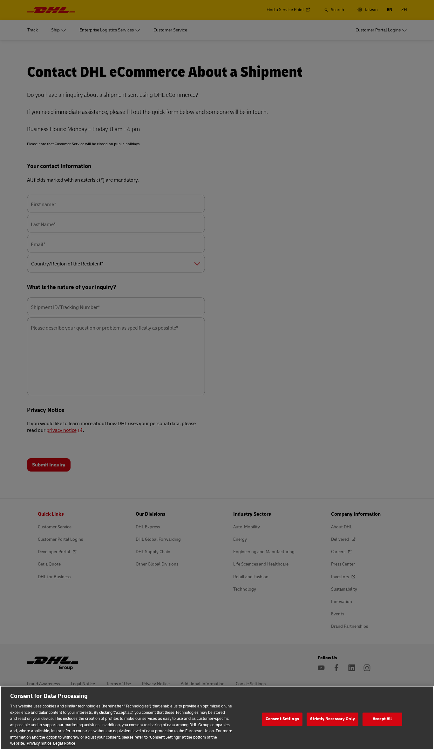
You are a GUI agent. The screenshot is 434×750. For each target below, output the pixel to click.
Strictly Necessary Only (332, 718)
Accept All (382, 718)
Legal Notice (64, 743)
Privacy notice (39, 743)
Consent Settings (282, 718)
